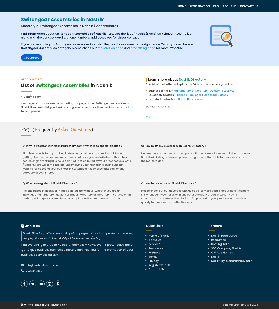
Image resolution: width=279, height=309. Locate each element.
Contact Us (249, 6)
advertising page (142, 48)
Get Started (31, 58)
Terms (153, 257)
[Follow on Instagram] (49, 284)
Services (154, 244)
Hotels (182, 99)
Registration (200, 6)
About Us (229, 6)
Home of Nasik (159, 236)
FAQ (216, 6)
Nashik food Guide (224, 236)
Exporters (201, 91)
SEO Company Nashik (226, 248)
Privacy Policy (58, 304)
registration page (110, 48)
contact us (125, 107)
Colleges (196, 95)
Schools (182, 95)
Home (182, 6)
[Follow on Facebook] (24, 284)
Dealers (215, 91)
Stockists (228, 91)
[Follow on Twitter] (32, 284)
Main (148, 116)
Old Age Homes (222, 252)
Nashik (215, 257)
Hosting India (220, 244)
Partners (154, 252)
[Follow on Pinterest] (58, 284)
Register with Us (159, 265)
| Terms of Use (40, 304)
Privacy (154, 261)
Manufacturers (183, 91)
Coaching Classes (216, 95)
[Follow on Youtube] (41, 284)
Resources (156, 248)
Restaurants (196, 99)
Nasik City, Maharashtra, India (231, 261)
